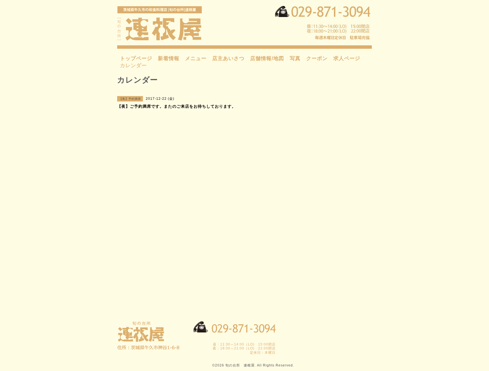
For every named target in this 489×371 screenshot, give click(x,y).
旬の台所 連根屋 (240, 365)
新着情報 (168, 58)
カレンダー (133, 65)
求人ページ (346, 58)
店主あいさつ (228, 58)
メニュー (196, 58)
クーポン (317, 58)
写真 (295, 58)
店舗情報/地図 (267, 58)
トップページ (136, 58)
